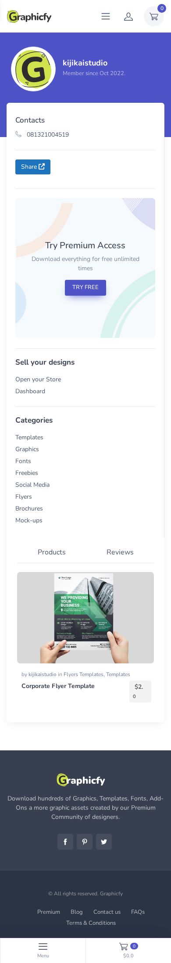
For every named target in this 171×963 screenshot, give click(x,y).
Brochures (29, 508)
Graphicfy (111, 893)
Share (30, 167)
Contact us (107, 912)
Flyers (23, 496)
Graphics (27, 449)
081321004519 (47, 134)
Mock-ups (29, 520)
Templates (29, 437)
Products (52, 552)
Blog (77, 912)
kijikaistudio (43, 674)
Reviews (120, 552)
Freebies (26, 473)
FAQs (138, 912)
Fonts (23, 461)
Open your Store (38, 379)
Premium (48, 912)
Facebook (65, 842)
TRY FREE (85, 287)
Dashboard (30, 391)
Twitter (104, 842)
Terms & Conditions (91, 923)
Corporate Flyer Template (58, 686)
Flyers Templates (83, 674)
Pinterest (85, 842)
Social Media (32, 485)
